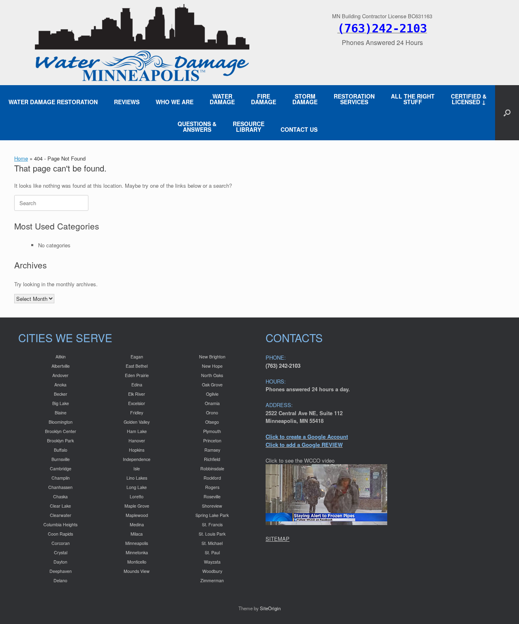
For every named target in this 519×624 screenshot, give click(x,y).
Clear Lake (60, 506)
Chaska (60, 496)
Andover (60, 375)
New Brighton (212, 357)
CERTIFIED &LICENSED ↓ (469, 99)
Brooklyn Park (60, 440)
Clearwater (60, 515)
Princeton (212, 440)
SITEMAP (278, 539)
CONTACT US (299, 129)
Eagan (137, 357)
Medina (137, 524)
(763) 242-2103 (283, 365)
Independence (136, 459)
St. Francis (212, 524)
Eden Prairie (137, 375)
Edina (136, 385)
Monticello (136, 562)
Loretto (137, 496)
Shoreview (212, 506)
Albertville (60, 366)
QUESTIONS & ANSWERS (197, 126)
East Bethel (137, 366)
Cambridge (60, 468)
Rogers (212, 487)
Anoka (60, 385)
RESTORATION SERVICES (354, 99)
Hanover (137, 440)
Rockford (212, 478)
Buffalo (60, 450)
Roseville (212, 496)
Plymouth (212, 431)
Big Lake (60, 403)
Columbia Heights (60, 524)
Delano (60, 580)
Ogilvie (212, 394)
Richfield (212, 459)
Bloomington (61, 422)
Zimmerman (212, 580)
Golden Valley (137, 422)
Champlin (60, 478)
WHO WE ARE (174, 102)
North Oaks (212, 375)
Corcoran (60, 543)
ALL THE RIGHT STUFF (413, 99)
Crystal (60, 552)
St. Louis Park (212, 534)
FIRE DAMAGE (263, 99)
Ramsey (212, 450)
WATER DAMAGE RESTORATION (53, 102)
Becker (60, 394)
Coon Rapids (60, 534)
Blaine (60, 413)
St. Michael (212, 543)
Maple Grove (136, 506)
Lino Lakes (137, 478)
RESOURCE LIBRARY (248, 126)
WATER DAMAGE (222, 99)
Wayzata (212, 562)
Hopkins (136, 450)
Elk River (136, 394)
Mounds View (137, 571)
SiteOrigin (270, 608)
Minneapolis (136, 543)
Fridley (136, 413)
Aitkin (61, 357)
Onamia (212, 403)
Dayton (60, 562)
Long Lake (137, 487)
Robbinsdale (212, 468)
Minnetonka (137, 552)
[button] (507, 112)
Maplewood (137, 515)
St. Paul (212, 552)
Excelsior (136, 403)
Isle (136, 468)
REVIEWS (126, 102)
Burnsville (60, 459)
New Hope (212, 366)
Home (21, 158)
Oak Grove (212, 385)
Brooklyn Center (60, 431)
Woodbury (212, 571)
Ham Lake (137, 431)
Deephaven (60, 571)
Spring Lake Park (212, 515)
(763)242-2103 (382, 28)
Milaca (137, 534)
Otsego (212, 422)
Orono (212, 413)
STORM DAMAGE (304, 99)
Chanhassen (60, 487)
